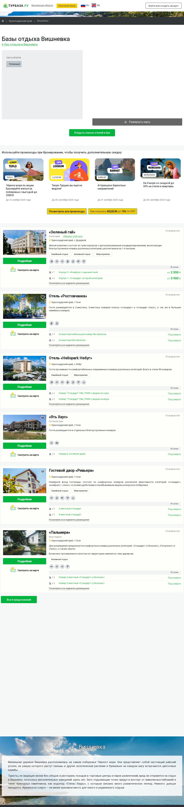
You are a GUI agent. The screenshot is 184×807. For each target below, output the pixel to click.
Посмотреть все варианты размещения (69, 283)
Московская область (42, 5)
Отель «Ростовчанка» (68, 296)
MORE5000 (149, 175)
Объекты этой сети (72, 236)
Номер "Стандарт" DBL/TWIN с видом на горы (84, 393)
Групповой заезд (66, 6)
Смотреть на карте (28, 270)
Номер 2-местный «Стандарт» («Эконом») (81, 577)
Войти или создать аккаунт (164, 5)
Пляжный (14, 64)
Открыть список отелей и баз (92, 132)
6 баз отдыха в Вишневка (20, 44)
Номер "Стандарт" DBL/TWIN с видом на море (84, 399)
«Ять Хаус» (58, 417)
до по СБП (112, 211)
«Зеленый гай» (62, 232)
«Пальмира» (59, 532)
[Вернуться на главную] (15, 5)
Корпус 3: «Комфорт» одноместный (78, 272)
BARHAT (102, 177)
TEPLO (9, 177)
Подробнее (25, 261)
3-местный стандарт (70, 514)
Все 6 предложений (19, 599)
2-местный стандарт (70, 508)
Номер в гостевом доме (72, 453)
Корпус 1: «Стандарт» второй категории (81, 278)
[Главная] (3, 21)
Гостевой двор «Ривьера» (71, 470)
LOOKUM (56, 177)
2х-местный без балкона (72, 340)
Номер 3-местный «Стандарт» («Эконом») (81, 583)
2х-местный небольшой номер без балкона (82, 334)
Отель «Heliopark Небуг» (70, 358)
